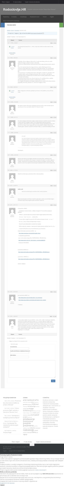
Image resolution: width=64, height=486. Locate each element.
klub (28, 408)
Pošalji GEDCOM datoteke (7, 483)
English (52, 17)
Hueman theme (21, 451)
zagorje (25, 434)
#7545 (54, 58)
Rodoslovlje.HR (14, 9)
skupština (25, 432)
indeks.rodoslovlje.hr (40, 470)
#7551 (54, 155)
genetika (25, 404)
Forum (45, 17)
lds (33, 411)
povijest (25, 417)
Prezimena (17, 30)
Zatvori (2, 485)
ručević (36, 430)
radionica (25, 428)
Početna (8, 30)
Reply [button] (51, 43)
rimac (28, 428)
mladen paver (36, 413)
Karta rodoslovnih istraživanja (11, 21)
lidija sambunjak (37, 410)
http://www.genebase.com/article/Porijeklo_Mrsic (29, 233)
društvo (32, 402)
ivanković (37, 406)
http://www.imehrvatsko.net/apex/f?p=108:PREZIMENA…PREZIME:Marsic (33, 252)
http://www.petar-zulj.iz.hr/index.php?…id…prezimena (30, 297)
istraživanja (25, 406)
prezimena (28, 425)
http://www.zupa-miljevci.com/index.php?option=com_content (32, 300)
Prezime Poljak (7, 432)
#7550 (54, 132)
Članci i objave (6, 2)
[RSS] (60, 448)
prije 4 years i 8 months (36, 33)
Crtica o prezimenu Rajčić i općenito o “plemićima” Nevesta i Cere (11, 410)
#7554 (54, 205)
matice (31, 412)
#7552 (54, 170)
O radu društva (17, 2)
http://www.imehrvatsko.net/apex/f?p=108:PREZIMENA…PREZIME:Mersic (33, 259)
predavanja (30, 417)
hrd (37, 404)
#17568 (54, 316)
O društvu (14, 17)
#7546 (54, 43)
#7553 (54, 185)
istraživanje (31, 406)
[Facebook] (54, 448)
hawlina (29, 404)
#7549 (54, 117)
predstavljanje (28, 421)
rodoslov (32, 428)
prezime (27, 423)
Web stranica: (13, 355)
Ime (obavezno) (13, 346)
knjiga (31, 408)
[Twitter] (57, 448)
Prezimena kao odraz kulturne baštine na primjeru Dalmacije (12, 402)
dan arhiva (28, 402)
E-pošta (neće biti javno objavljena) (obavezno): (20, 350)
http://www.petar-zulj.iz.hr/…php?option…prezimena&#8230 (32, 240)
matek (24, 412)
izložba (24, 408)
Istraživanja (23, 17)
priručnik (35, 426)
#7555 (54, 291)
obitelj (29, 415)
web (37, 432)
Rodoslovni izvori (34, 17)
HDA (33, 404)
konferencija (27, 411)
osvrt (32, 415)
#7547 (54, 87)
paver (37, 415)
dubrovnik (36, 402)
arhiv (37, 400)
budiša (24, 402)
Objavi (53, 380)
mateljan (27, 412)
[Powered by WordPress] (7, 450)
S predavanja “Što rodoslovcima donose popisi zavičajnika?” (10, 425)
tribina (33, 432)
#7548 (54, 102)
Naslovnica (6, 17)
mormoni (25, 415)
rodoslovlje (28, 429)
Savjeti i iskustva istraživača (32, 2)
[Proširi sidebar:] (3, 25)
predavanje (29, 419)
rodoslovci (37, 428)
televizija (29, 432)
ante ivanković (28, 400)
